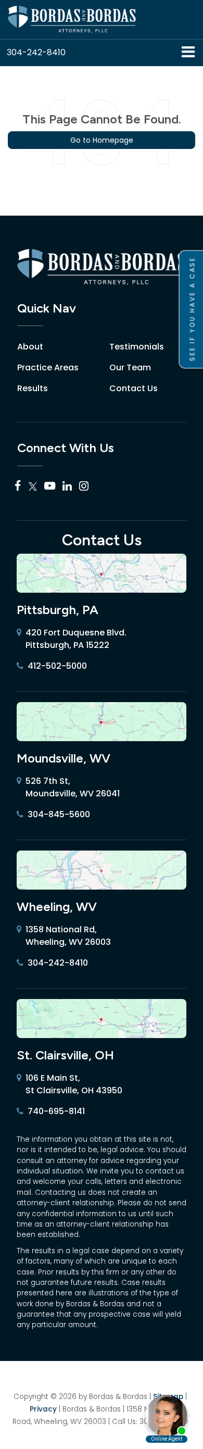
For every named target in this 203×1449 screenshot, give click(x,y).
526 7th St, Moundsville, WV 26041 (73, 787)
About (30, 347)
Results (32, 388)
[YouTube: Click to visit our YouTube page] (49, 487)
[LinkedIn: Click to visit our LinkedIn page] (67, 487)
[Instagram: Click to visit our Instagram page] (83, 487)
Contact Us (133, 388)
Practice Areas (48, 367)
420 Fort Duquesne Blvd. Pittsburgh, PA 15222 (76, 639)
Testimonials (136, 347)
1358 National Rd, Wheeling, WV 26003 (68, 935)
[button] (36, 52)
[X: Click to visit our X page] (33, 487)
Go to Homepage (101, 140)
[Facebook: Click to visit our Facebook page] (18, 487)
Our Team (130, 367)
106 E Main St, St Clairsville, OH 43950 (74, 1084)
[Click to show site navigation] (188, 53)
